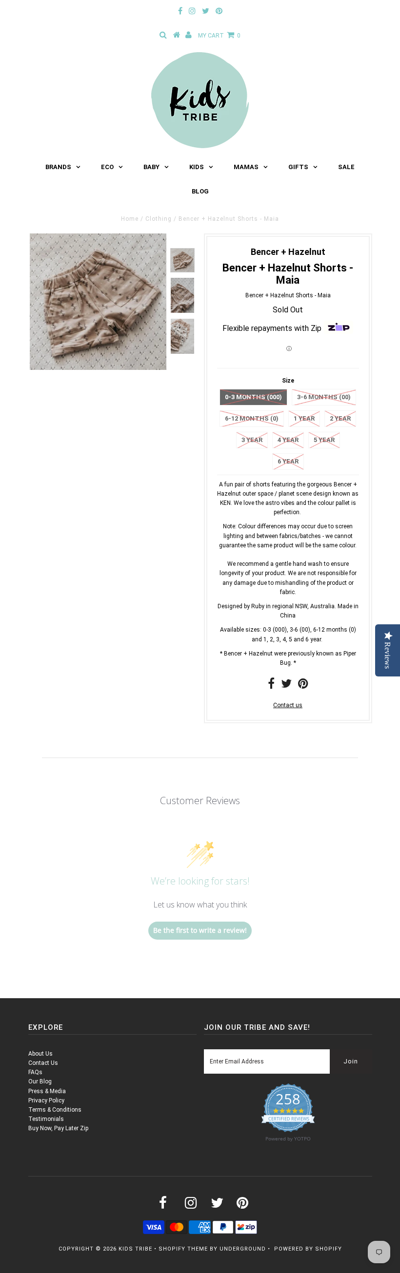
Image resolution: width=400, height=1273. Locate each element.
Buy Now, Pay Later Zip (58, 1128)
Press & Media (47, 1091)
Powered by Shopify (308, 1249)
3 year (251, 440)
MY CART (219, 35)
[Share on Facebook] (271, 685)
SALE (346, 167)
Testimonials (46, 1119)
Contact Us (43, 1063)
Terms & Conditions (54, 1109)
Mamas (246, 167)
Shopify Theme (183, 1249)
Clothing (158, 218)
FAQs (35, 1072)
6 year (288, 461)
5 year (324, 440)
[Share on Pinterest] (303, 685)
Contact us (287, 705)
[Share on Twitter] (286, 685)
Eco (107, 167)
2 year (340, 418)
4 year (288, 440)
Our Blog (40, 1081)
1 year (304, 418)
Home (130, 218)
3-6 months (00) (324, 397)
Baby (151, 167)
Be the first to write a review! (200, 930)
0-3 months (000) (253, 397)
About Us (40, 1053)
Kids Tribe (135, 1249)
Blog (200, 191)
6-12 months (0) (252, 418)
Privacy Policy (46, 1100)
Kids (196, 167)
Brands (58, 167)
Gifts (298, 167)
